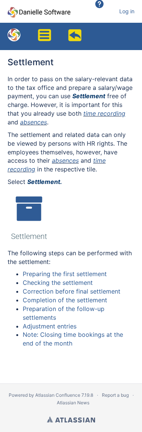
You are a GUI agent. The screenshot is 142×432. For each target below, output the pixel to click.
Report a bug (115, 395)
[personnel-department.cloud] (14, 34)
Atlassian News (73, 402)
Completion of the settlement (65, 300)
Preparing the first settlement (65, 274)
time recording (104, 113)
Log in (126, 11)
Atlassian (71, 419)
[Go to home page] (39, 11)
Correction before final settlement (71, 291)
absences (33, 122)
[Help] (104, 11)
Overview (75, 32)
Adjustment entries (49, 326)
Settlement (31, 62)
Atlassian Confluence (57, 395)
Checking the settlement (58, 282)
